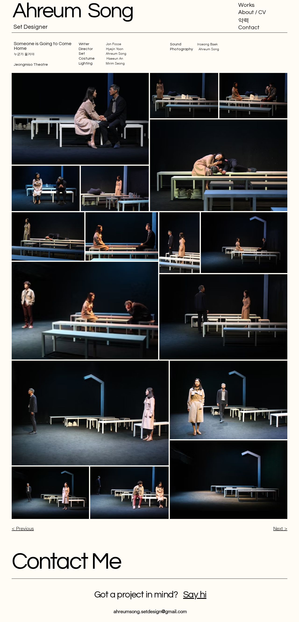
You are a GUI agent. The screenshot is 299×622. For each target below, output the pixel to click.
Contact (249, 27)
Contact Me (66, 562)
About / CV (252, 12)
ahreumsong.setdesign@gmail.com (150, 611)
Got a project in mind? (138, 594)
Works (246, 5)
